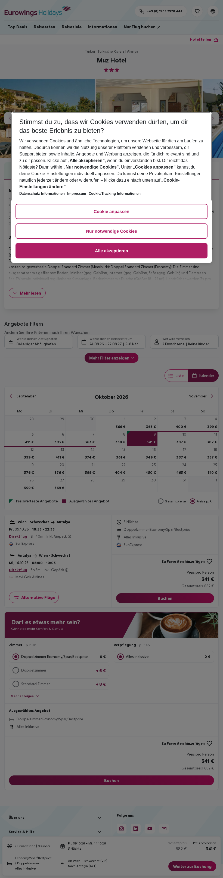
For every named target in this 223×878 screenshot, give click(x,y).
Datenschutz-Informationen (42, 193)
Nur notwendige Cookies (111, 231)
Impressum (76, 193)
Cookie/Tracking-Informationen (115, 193)
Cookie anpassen (111, 211)
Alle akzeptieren (111, 251)
